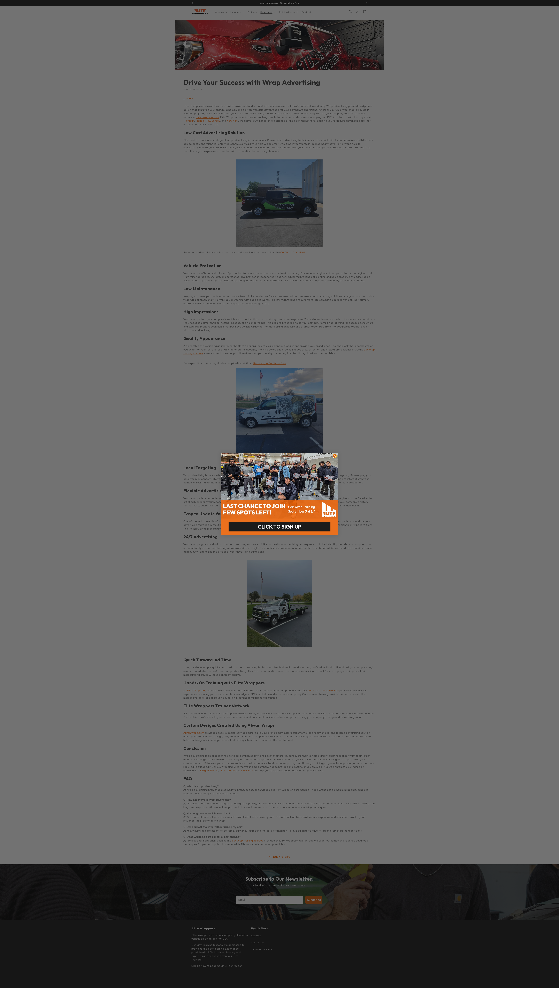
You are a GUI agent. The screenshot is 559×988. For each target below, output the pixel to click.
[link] (279, 485)
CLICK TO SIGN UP (279, 526)
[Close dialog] (335, 456)
